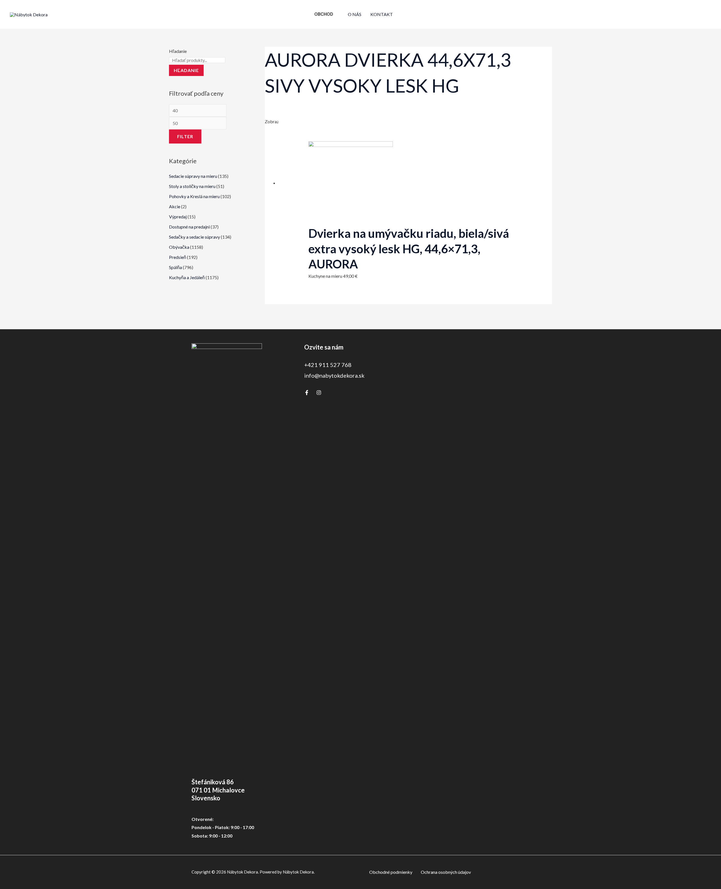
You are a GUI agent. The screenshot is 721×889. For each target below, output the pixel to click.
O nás (354, 14)
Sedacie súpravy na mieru (193, 176)
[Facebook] (306, 392)
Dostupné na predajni (189, 226)
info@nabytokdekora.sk (334, 375)
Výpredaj (178, 216)
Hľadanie (178, 51)
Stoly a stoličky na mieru (192, 186)
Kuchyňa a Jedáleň (187, 277)
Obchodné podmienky (390, 872)
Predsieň (177, 257)
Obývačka (179, 247)
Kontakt (381, 14)
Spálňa (175, 267)
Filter (185, 136)
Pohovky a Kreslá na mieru (194, 196)
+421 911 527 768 (327, 364)
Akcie (174, 206)
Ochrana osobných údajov (446, 872)
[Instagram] (318, 392)
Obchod (323, 14)
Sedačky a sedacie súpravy (194, 236)
